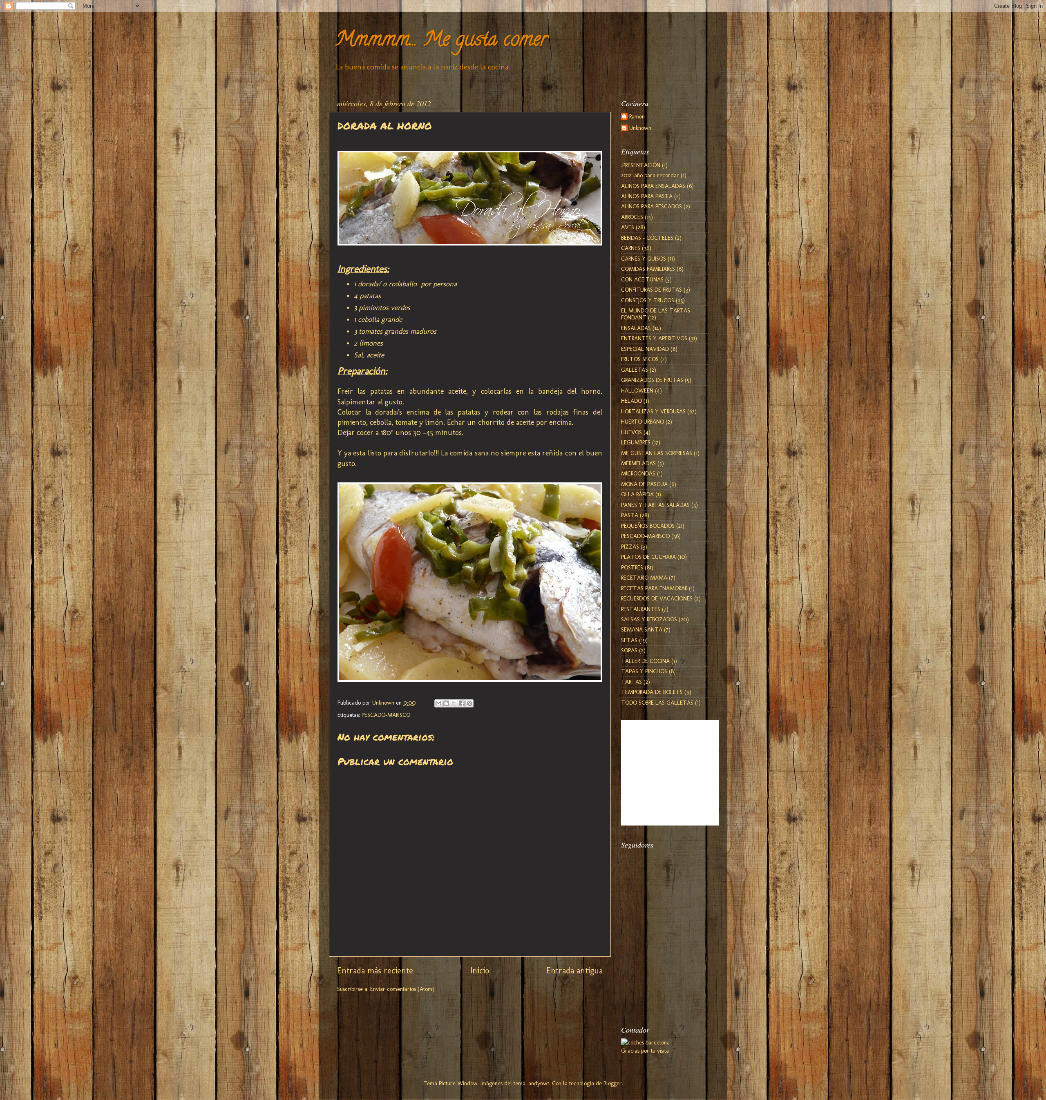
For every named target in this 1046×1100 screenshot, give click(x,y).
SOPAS (629, 650)
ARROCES (632, 217)
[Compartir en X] (454, 703)
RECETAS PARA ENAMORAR (654, 588)
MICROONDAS (638, 473)
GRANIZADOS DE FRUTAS (652, 380)
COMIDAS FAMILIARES (648, 268)
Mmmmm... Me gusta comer (441, 41)
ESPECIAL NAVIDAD (645, 349)
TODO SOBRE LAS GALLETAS (657, 702)
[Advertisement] (662, 970)
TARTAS (631, 681)
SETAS (629, 640)
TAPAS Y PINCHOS (644, 671)
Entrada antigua (574, 970)
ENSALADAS (636, 328)
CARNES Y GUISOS (643, 258)
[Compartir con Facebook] (462, 703)
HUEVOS (631, 432)
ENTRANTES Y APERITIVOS (654, 338)
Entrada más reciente (375, 970)
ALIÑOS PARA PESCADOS (651, 206)
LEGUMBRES (635, 442)
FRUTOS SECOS (640, 359)
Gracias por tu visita (645, 1050)
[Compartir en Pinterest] (469, 703)
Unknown (640, 128)
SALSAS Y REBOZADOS (649, 619)
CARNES (630, 248)
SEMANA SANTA (641, 629)
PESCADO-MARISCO (386, 714)
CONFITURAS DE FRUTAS (651, 289)
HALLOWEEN (637, 390)
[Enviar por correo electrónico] (438, 703)
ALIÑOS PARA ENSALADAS (653, 186)
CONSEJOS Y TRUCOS (647, 300)
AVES (627, 227)
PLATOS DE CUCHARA (648, 556)
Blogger (612, 1083)
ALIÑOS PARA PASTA (647, 196)
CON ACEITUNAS (642, 279)
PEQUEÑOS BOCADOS (648, 525)
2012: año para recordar (650, 175)
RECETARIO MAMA (644, 577)
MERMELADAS (638, 463)
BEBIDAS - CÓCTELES (647, 237)
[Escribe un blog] (446, 703)
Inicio (479, 970)
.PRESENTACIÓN (640, 165)
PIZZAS (630, 546)
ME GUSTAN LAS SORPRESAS (656, 453)
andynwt (538, 1083)
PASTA (629, 515)
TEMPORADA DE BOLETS (652, 692)
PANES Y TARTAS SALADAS (655, 505)
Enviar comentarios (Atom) (402, 989)
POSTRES (632, 567)
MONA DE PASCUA (644, 484)
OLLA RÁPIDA (637, 494)
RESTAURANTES (640, 609)
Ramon (637, 116)
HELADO (631, 400)
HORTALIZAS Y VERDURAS (653, 411)
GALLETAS (634, 369)
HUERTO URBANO (642, 421)
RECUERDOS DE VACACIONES (657, 598)
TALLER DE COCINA (645, 661)
